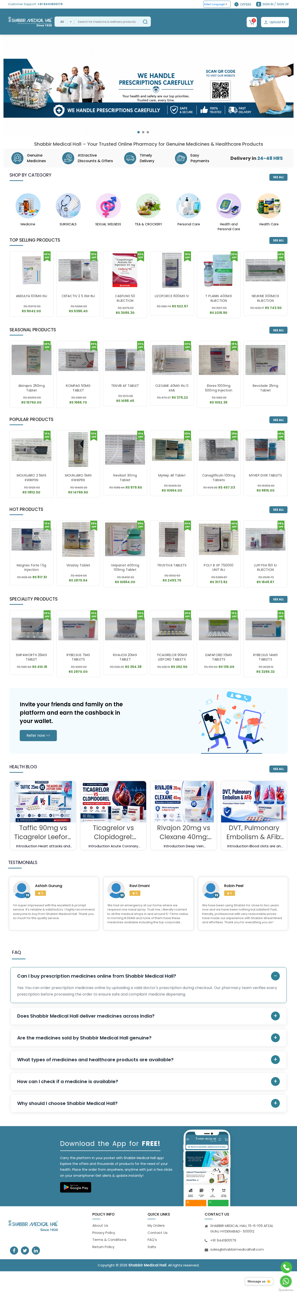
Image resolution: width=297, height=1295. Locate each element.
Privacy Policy (103, 1232)
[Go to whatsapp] (286, 1281)
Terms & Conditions (109, 1239)
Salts (152, 1246)
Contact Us (158, 1232)
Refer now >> (38, 735)
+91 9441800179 (50, 4)
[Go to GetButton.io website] (285, 1290)
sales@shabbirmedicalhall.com (237, 1249)
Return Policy (103, 1246)
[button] (138, 132)
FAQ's (152, 1239)
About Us (100, 1225)
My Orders (156, 1225)
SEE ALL (278, 177)
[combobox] (64, 21)
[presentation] (11, 90)
